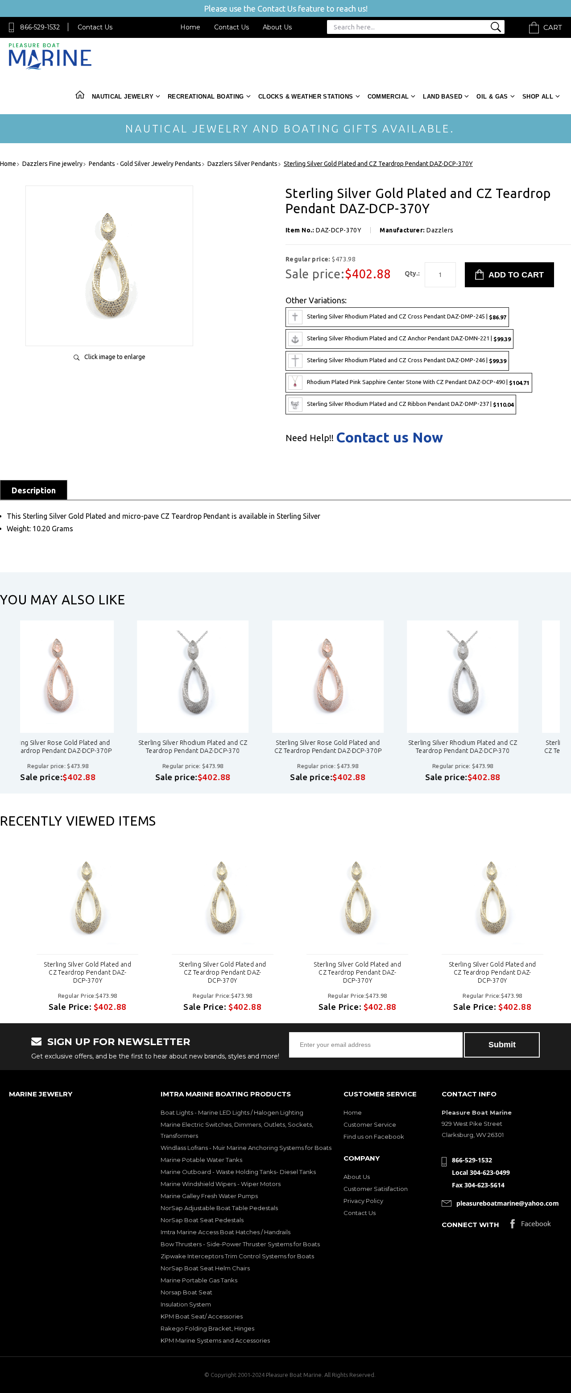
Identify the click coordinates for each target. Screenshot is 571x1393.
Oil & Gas (492, 96)
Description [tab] (34, 490)
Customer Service (369, 1124)
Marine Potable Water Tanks (201, 1159)
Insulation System (186, 1304)
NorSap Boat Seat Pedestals (202, 1220)
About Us (277, 27)
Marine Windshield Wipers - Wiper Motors (221, 1183)
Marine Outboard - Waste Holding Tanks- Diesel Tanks (238, 1171)
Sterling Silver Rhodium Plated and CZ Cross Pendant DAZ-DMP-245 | (406, 316)
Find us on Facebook (373, 1136)
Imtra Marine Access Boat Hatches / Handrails (225, 1232)
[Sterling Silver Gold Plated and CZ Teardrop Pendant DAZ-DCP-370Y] (109, 330)
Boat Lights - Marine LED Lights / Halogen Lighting (232, 1112)
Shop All (537, 96)
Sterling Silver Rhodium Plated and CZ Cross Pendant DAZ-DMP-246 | (406, 360)
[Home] (50, 67)
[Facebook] (530, 1226)
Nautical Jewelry (122, 96)
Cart (552, 27)
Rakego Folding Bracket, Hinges (207, 1328)
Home (190, 27)
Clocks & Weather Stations (305, 96)
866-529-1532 (40, 27)
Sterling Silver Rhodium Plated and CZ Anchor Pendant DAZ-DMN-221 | (409, 338)
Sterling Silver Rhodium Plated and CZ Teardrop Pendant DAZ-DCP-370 (87, 746)
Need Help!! (310, 438)
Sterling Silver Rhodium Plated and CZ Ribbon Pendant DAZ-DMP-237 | (410, 404)
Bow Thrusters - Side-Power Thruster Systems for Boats (240, 1244)
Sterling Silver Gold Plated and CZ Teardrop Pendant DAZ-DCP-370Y (87, 972)
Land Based (442, 96)
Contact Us (95, 27)
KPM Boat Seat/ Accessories (202, 1316)
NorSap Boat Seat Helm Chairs (205, 1268)
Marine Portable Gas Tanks (199, 1280)
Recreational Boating (206, 96)
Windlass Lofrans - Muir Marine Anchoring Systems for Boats (246, 1147)
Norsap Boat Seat (186, 1292)
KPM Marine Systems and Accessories (215, 1340)
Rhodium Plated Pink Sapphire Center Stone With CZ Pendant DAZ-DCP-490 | (418, 382)
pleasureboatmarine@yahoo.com (507, 1203)
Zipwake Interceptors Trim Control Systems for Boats (237, 1256)
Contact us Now (389, 437)
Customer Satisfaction (375, 1188)
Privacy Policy (363, 1200)
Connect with (470, 1224)
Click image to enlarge (114, 356)
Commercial (388, 96)
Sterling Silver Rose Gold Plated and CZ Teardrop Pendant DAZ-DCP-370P (222, 746)
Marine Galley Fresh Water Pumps (209, 1195)
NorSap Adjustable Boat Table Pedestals (219, 1207)
